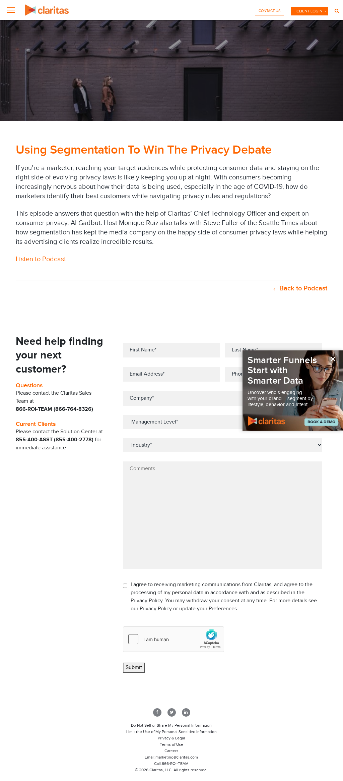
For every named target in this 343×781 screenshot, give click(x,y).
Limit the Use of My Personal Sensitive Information (171, 732)
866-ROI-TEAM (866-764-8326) (54, 409)
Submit (134, 667)
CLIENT (309, 11)
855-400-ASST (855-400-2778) (54, 440)
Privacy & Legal (171, 738)
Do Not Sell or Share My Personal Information (171, 725)
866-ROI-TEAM (175, 764)
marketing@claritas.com (176, 757)
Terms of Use (171, 744)
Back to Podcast (302, 288)
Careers (171, 751)
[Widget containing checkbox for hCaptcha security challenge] (173, 639)
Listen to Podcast (41, 259)
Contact (269, 11)
